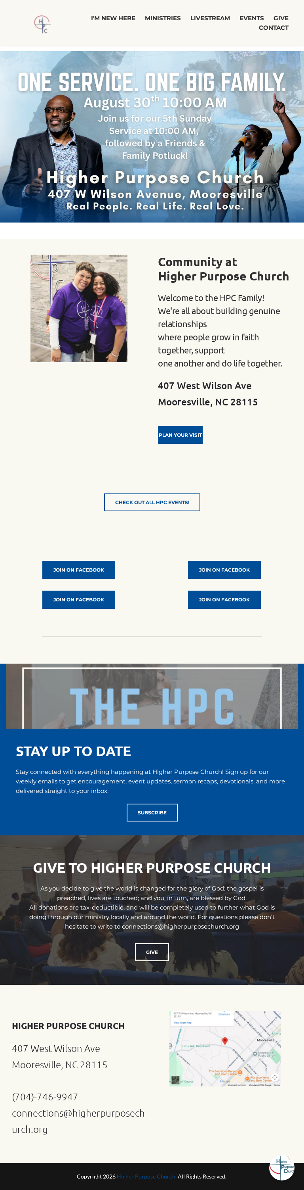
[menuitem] (113, 18)
